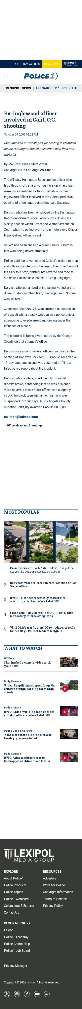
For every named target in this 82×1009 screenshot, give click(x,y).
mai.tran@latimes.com (21, 417)
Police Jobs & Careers (18, 730)
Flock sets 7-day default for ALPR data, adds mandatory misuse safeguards (41, 614)
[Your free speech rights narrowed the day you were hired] (69, 734)
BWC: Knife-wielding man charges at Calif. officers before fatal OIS (29, 713)
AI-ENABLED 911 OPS (51, 88)
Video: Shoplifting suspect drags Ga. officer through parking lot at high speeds (29, 689)
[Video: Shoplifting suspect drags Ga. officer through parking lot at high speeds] (69, 685)
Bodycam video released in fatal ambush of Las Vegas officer (43, 584)
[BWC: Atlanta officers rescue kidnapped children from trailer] (69, 757)
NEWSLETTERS (31, 63)
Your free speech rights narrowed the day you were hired (28, 736)
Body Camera (12, 681)
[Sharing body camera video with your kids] (69, 662)
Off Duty (9, 658)
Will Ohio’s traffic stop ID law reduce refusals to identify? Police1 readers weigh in (42, 629)
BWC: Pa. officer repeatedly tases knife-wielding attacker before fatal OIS (38, 599)
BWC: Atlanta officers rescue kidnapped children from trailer (27, 759)
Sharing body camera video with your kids (27, 664)
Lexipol (31, 982)
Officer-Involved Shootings (25, 425)
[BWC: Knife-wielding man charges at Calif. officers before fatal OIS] (69, 711)
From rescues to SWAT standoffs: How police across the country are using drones (41, 570)
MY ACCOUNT (52, 63)
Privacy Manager (15, 966)
